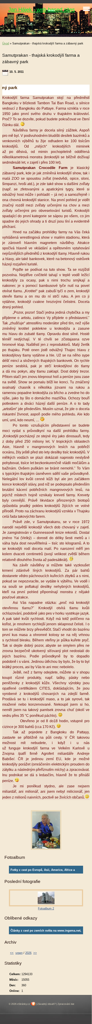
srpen (19, 953)
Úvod (5, 43)
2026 (28, 953)
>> (35, 953)
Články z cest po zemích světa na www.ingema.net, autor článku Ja (45, 931)
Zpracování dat (66, 1004)
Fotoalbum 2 (46, 908)
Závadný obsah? (46, 1004)
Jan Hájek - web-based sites (41, 9)
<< (12, 953)
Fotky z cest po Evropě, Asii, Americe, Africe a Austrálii (42, 871)
